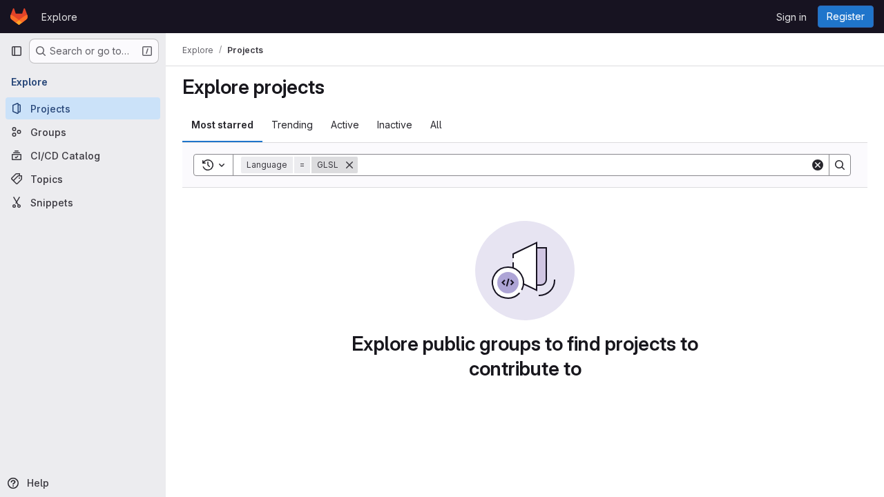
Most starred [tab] (222, 124)
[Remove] (349, 165)
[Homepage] (19, 17)
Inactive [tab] (394, 124)
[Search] (840, 165)
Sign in (791, 17)
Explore (59, 17)
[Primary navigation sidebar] (17, 51)
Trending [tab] (292, 124)
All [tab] (436, 124)
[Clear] (817, 165)
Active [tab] (345, 124)
